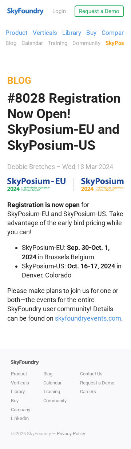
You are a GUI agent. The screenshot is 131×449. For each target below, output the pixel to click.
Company (115, 32)
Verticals (45, 32)
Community (86, 43)
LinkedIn (20, 418)
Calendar (32, 43)
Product (16, 32)
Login (59, 11)
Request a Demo (99, 11)
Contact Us (91, 373)
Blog (10, 43)
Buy (91, 32)
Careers (88, 391)
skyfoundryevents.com (88, 318)
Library (71, 32)
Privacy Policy (71, 433)
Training (57, 43)
